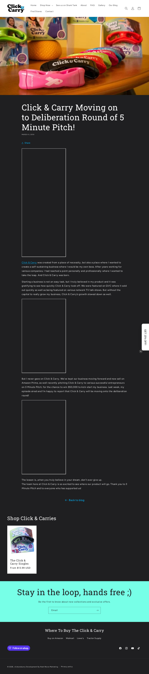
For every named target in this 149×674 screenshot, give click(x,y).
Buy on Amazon (55, 638)
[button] (46, 5)
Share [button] (27, 143)
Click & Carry (29, 262)
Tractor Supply (94, 638)
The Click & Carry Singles (19, 562)
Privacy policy (67, 667)
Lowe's (80, 638)
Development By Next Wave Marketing (42, 667)
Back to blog (76, 500)
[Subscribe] (97, 610)
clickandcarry (20, 667)
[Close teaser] (140, 351)
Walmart (70, 638)
